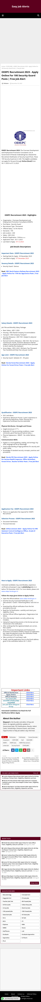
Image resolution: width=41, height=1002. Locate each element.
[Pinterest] (24, 750)
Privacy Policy (25, 996)
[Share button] (32, 750)
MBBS (4, 928)
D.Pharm (24, 938)
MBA (23, 924)
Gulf (22, 740)
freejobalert (6, 740)
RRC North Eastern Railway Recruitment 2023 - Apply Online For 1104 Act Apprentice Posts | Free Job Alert (20, 273)
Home (3, 66)
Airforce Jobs (6, 905)
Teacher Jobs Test (8, 901)
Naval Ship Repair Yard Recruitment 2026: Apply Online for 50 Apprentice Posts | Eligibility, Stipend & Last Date (20, 787)
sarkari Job (6, 745)
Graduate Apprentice (28, 934)
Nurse (23, 928)
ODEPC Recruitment (24, 743)
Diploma (5, 924)
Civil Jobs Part (26, 895)
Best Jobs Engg (7, 895)
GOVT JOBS (15, 740)
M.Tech (24, 918)
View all (35, 773)
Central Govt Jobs (33, 737)
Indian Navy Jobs (27, 905)
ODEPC (5, 743)
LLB (23, 931)
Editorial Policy (31, 994)
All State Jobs (26, 914)
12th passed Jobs (8, 911)
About (13, 994)
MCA (4, 921)
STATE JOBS (9, 66)
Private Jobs (25, 898)
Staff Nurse (6, 931)
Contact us (21, 994)
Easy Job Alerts (20, 6)
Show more (34, 883)
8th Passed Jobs (26, 901)
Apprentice (6, 938)
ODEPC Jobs (13, 743)
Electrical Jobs (26, 908)
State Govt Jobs (7, 914)
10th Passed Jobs (27, 911)
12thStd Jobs (22, 737)
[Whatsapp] (20, 750)
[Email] (28, 750)
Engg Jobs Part (7, 898)
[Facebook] (13, 750)
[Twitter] (16, 750)
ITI (22, 921)
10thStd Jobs (12, 737)
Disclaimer (15, 996)
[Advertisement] (20, 40)
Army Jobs (6, 908)
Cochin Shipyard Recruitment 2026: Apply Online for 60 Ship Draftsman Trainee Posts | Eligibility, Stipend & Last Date (20, 777)
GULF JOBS (29, 740)
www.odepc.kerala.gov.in (10, 591)
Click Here (30, 693)
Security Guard (16, 745)
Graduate (5, 934)
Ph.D (4, 941)
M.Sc (4, 918)
